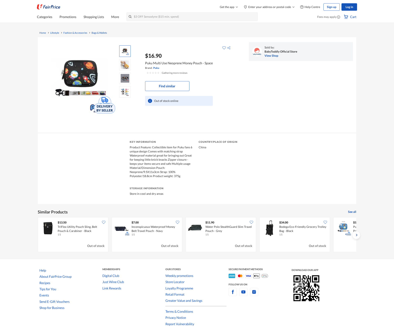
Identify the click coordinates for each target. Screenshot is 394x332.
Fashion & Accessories (75, 33)
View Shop (271, 55)
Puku (156, 67)
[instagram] (254, 294)
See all (352, 211)
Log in (349, 7)
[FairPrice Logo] (48, 7)
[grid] (197, 235)
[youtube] (243, 294)
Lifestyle (54, 33)
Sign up (331, 7)
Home (42, 33)
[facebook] (233, 294)
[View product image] (125, 51)
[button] (338, 17)
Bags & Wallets (99, 33)
